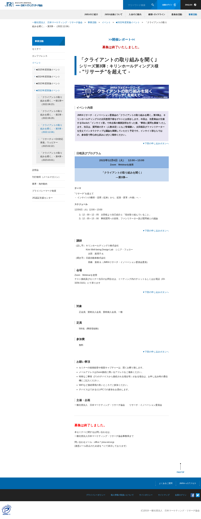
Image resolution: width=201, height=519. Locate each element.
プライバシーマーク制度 (44, 191)
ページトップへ (180, 468)
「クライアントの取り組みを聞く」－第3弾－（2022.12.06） (51, 128)
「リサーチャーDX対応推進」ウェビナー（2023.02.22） (51, 142)
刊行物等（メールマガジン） (46, 177)
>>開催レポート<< (122, 39)
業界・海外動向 (39, 184)
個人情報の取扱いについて (122, 495)
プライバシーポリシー (95, 495)
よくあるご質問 (165, 483)
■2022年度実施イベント (128, 22)
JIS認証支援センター (42, 198)
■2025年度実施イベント (48, 69)
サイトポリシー (146, 495)
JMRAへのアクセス (187, 483)
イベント (106, 22)
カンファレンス (39, 56)
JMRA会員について (113, 14)
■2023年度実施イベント (48, 83)
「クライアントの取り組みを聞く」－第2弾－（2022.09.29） (51, 114)
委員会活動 (176, 14)
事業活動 (192, 14)
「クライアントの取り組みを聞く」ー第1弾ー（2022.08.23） (51, 100)
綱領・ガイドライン (156, 14)
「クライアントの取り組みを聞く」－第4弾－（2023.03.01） (51, 156)
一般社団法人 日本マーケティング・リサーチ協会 (57, 22)
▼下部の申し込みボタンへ (156, 143)
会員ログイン (168, 5)
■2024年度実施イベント (48, 76)
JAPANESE (190, 5)
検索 (153, 5)
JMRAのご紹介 (91, 14)
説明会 (35, 170)
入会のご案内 (135, 14)
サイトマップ (164, 495)
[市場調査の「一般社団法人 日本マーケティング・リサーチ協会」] (24, 5)
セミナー (36, 49)
